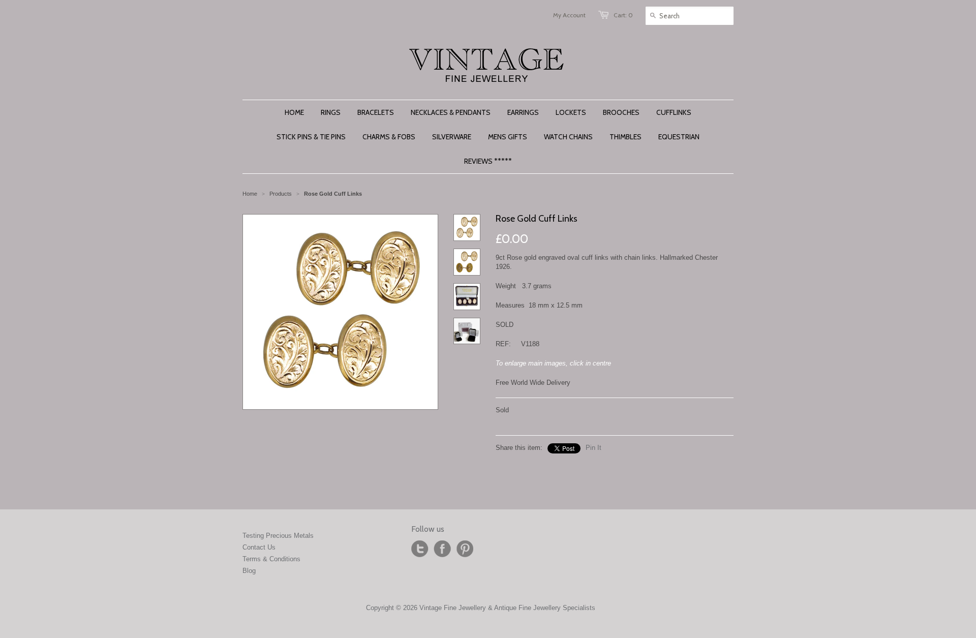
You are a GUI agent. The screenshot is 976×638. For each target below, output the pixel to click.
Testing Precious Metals (278, 535)
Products (280, 194)
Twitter (420, 549)
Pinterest (464, 549)
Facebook (442, 549)
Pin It (593, 447)
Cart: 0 (623, 15)
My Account (569, 15)
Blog (249, 570)
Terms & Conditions (271, 559)
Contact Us (259, 547)
